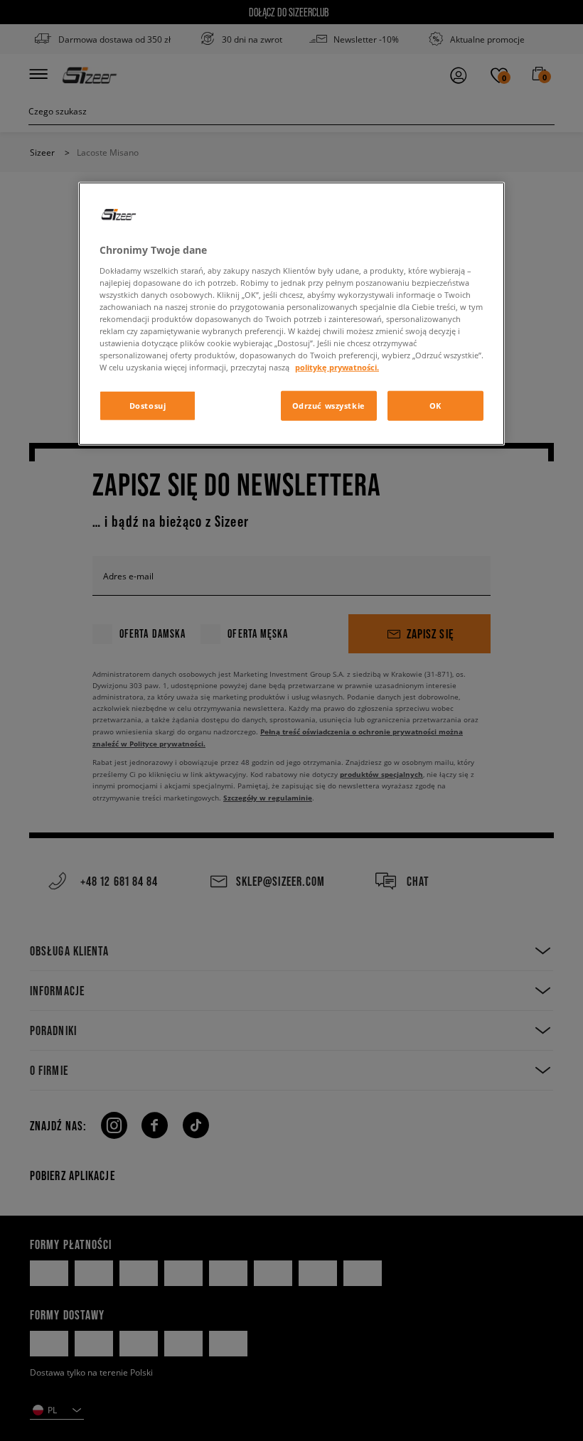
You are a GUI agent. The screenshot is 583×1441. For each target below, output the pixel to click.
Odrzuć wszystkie (328, 405)
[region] (291, 314)
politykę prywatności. (337, 367)
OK (435, 405)
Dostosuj (147, 405)
